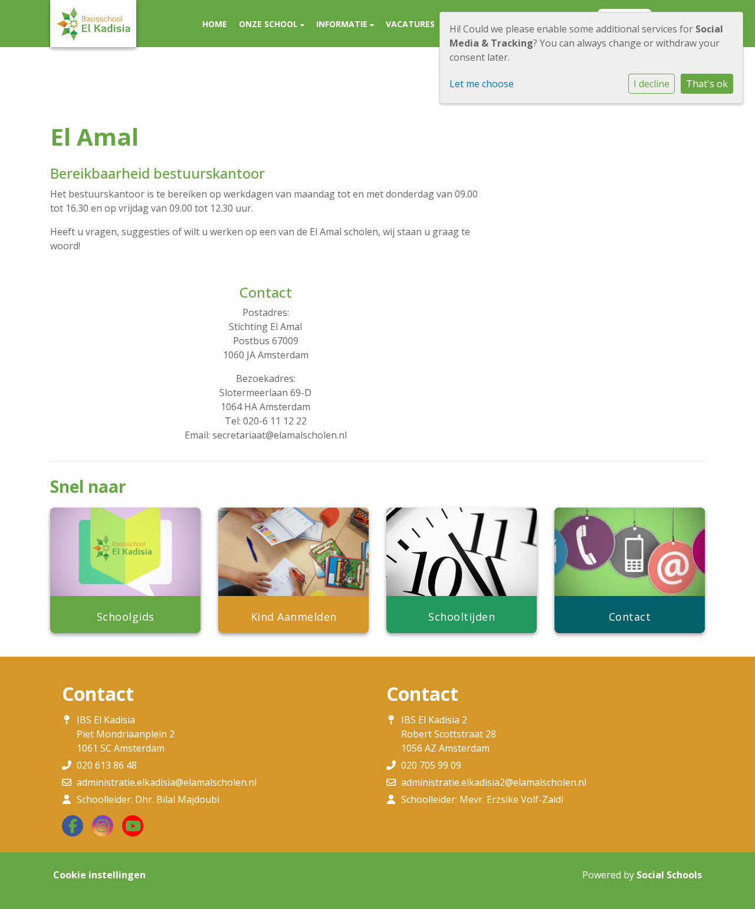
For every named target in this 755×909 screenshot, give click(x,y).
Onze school (269, 23)
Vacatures (410, 23)
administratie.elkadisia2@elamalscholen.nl (493, 782)
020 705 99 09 (431, 765)
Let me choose (481, 83)
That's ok (707, 83)
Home (214, 23)
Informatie (343, 23)
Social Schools (669, 874)
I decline (651, 83)
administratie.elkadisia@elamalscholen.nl (167, 782)
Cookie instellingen (99, 874)
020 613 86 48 (107, 765)
